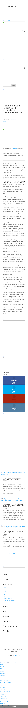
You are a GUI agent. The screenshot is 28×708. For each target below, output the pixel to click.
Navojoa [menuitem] (2, 678)
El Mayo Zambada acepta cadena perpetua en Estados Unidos (12, 478)
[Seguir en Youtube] (18, 33)
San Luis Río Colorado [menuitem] (5, 682)
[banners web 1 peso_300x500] (14, 320)
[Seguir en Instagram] (15, 33)
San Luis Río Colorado (9, 600)
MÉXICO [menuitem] (2, 684)
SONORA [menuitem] (2, 666)
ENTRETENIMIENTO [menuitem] (5, 691)
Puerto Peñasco (8, 598)
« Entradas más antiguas (9, 553)
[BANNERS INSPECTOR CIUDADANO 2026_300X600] (14, 414)
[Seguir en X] (12, 33)
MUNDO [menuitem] (2, 686)
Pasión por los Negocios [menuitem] (6, 701)
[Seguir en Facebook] (9, 33)
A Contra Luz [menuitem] (3, 694)
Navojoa (6, 596)
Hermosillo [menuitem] (2, 677)
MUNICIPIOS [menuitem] (3, 668)
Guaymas (6, 593)
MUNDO (5, 121)
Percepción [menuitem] (2, 700)
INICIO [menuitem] (1, 664)
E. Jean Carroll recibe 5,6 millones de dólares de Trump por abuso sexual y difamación (13, 533)
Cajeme (6, 589)
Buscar (13, 85)
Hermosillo (6, 595)
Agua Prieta (6, 587)
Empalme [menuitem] (2, 673)
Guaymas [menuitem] (2, 675)
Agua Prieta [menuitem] (3, 670)
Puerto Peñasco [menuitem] (4, 680)
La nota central (13, 119)
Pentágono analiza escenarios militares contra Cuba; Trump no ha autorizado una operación (14, 505)
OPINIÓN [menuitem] (2, 693)
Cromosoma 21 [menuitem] (4, 698)
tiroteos (15, 148)
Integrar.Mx (17, 655)
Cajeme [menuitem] (2, 671)
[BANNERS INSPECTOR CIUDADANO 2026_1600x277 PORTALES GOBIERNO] (14, 22)
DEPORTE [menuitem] (2, 689)
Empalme (6, 591)
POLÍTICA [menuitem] (2, 687)
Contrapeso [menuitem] (3, 696)
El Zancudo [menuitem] (2, 703)
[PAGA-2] (14, 357)
